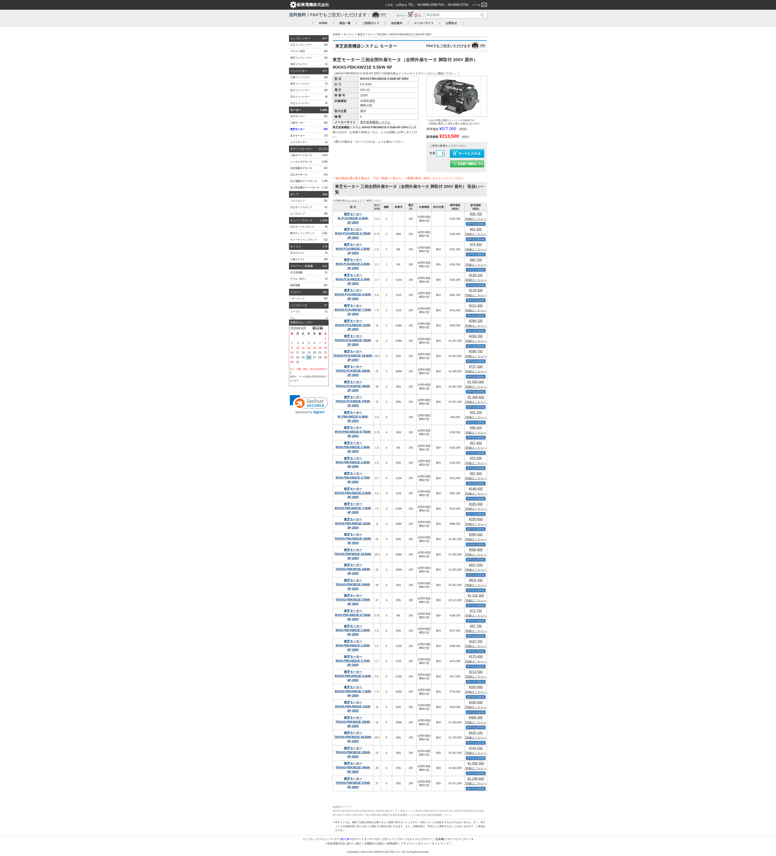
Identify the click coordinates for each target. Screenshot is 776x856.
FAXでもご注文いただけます (455, 46)
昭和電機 (308, 285)
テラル (308, 279)
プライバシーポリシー (415, 843)
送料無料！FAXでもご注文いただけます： (337, 14)
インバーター (298, 71)
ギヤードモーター (301, 148)
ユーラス (308, 311)
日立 (308, 44)
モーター (296, 109)
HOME (323, 23)
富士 (308, 90)
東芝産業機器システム (375, 122)
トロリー (296, 292)
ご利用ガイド (370, 23)
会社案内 (396, 23)
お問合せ (451, 23)
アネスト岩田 (308, 51)
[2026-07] (314, 328)
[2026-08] (317, 328)
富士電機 (308, 181)
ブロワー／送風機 (301, 266)
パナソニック (308, 298)
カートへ (402, 15)
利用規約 (392, 843)
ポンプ (294, 194)
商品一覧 (345, 23)
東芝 (308, 57)
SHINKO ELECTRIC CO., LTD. (389, 852)
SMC (308, 64)
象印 (308, 233)
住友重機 (308, 168)
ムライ (308, 142)
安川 (308, 96)
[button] (309, 404)
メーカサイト (354, 200)
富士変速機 (308, 187)
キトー (308, 239)
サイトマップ (440, 843)
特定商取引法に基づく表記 (344, 843)
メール (476, 4)
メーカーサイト (424, 23)
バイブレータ (298, 305)
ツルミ (308, 200)
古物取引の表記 (374, 843)
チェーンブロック (301, 220)
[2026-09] (321, 328)
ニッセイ (308, 161)
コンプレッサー (300, 38)
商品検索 (481, 15)
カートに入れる (475, 223)
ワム (308, 318)
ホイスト (296, 246)
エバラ (308, 213)
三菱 (308, 77)
